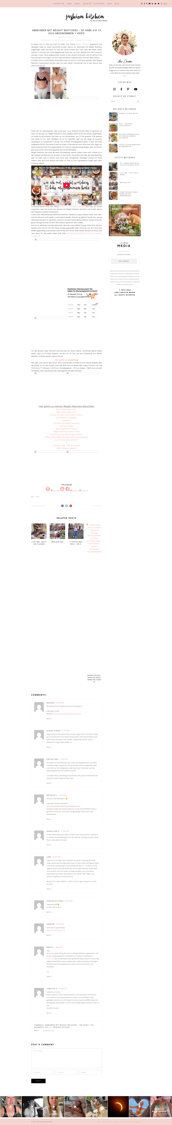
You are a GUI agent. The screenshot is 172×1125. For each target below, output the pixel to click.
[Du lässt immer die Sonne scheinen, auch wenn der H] (75, 1106)
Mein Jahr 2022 (57, 542)
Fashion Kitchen (38, 506)
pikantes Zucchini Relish (128, 113)
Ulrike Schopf (54, 731)
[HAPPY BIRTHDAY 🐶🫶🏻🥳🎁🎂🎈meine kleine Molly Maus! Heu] (96, 1106)
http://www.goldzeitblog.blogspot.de (67, 714)
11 (39, 497)
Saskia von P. (53, 831)
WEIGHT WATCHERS (68, 40)
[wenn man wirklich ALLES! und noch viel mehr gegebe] (32, 1106)
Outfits (129, 1121)
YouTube (89, 40)
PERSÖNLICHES (46, 40)
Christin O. (52, 989)
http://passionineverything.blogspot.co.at (63, 806)
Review (54, 40)
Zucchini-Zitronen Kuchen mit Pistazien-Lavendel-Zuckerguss (129, 136)
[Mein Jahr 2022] (57, 531)
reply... (50, 718)
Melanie (51, 703)
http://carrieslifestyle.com (56, 930)
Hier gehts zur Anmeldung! (67, 360)
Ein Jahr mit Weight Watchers (66, 423)
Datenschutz (118, 1121)
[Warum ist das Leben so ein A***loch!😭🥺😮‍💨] (10, 1106)
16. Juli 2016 (97, 505)
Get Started (124, 261)
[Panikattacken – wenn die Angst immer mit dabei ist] (94, 597)
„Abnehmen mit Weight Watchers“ (72, 206)
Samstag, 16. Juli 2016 (66, 37)
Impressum (107, 1121)
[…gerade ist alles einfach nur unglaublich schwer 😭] (53, 1106)
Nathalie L (52, 795)
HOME (98, 1121)
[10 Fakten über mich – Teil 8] (76, 531)
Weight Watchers (82, 44)
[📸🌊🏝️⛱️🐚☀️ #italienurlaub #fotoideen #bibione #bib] (139, 1106)
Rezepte (137, 1121)
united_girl (53, 759)
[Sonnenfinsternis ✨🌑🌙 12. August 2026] (118, 1106)
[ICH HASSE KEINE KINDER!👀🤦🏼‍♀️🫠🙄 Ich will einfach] (161, 1106)
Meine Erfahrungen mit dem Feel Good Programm (66, 437)
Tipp (59, 40)
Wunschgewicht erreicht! (66, 429)
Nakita (50, 947)
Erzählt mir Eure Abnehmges (67, 434)
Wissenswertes (80, 40)
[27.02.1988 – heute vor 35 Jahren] (39, 531)
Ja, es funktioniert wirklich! (66, 440)
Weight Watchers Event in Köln (66, 431)
